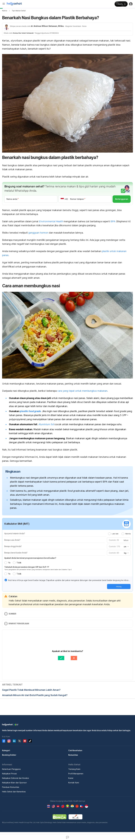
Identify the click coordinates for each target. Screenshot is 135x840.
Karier (70, 778)
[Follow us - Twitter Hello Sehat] (19, 741)
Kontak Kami (73, 782)
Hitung (118, 586)
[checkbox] (5, 580)
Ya (9, 562)
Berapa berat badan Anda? (15, 553)
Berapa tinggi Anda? (13, 546)
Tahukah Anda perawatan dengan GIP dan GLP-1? (26, 567)
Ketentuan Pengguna (11, 769)
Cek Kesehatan (75, 750)
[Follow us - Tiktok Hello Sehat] (30, 741)
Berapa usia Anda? (12, 540)
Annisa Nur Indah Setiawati (23, 33)
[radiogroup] (119, 533)
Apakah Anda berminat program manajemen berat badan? (30, 558)
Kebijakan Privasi (9, 773)
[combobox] (126, 546)
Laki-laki (115, 534)
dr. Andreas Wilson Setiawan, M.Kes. (47, 26)
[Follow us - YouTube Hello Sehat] (24, 741)
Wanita (128, 534)
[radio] (109, 533)
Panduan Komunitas (10, 787)
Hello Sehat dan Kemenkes (14, 791)
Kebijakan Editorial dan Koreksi (15, 778)
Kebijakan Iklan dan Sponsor (14, 782)
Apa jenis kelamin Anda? (14, 533)
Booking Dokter (9, 755)
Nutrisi (4, 11)
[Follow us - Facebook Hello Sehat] (3, 741)
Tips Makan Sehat (19, 11)
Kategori (6, 750)
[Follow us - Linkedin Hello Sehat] (14, 741)
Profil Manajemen (75, 773)
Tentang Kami (74, 769)
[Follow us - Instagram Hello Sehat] (9, 741)
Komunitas (73, 755)
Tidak (18, 562)
